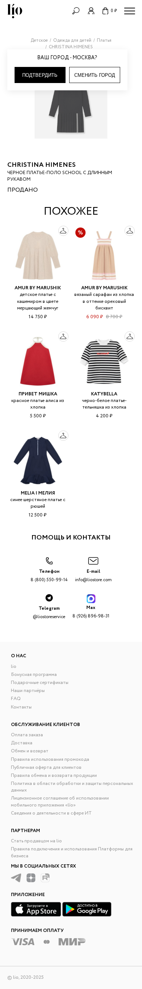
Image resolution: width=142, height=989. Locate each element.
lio (13, 666)
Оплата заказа (27, 735)
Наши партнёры (28, 690)
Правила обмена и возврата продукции (54, 775)
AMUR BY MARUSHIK (38, 288)
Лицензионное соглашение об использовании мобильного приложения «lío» (60, 801)
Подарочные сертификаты (39, 682)
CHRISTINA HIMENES (41, 165)
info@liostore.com (93, 575)
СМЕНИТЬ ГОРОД (94, 75)
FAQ (16, 698)
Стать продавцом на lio (36, 841)
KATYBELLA (104, 394)
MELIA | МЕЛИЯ (38, 493)
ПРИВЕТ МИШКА (38, 394)
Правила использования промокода (50, 759)
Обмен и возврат (29, 751)
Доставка (21, 743)
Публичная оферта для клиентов (46, 767)
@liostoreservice (49, 612)
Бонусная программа (34, 674)
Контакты (21, 707)
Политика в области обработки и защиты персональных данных (72, 787)
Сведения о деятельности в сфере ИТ (51, 813)
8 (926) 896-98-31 (90, 611)
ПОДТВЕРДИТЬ (40, 75)
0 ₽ (114, 11)
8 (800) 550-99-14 (49, 575)
